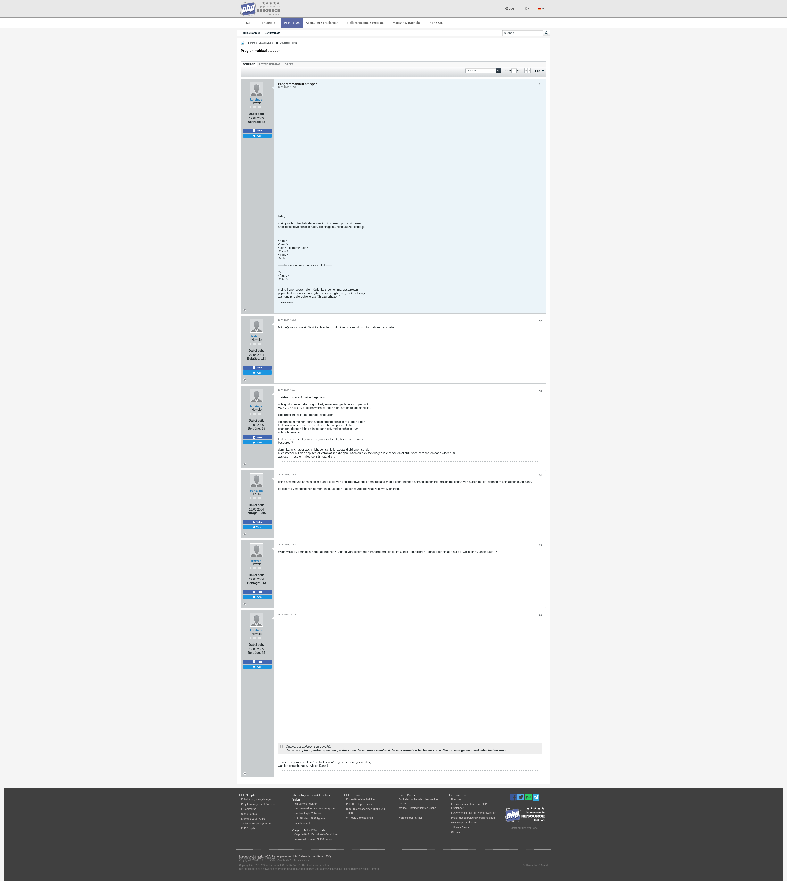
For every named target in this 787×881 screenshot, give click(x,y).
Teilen (259, 130)
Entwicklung (265, 43)
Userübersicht (302, 823)
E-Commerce (248, 808)
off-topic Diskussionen (359, 817)
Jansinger (256, 99)
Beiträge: (254, 121)
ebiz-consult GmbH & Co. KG (283, 865)
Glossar (455, 832)
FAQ (328, 856)
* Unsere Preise (460, 827)
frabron (256, 336)
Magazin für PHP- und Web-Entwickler (316, 834)
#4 (540, 475)
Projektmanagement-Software (258, 804)
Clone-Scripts (249, 813)
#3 (540, 391)
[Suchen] (546, 33)
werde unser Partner (410, 817)
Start (249, 23)
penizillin (256, 490)
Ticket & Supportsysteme (256, 823)
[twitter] (521, 799)
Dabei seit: (256, 113)
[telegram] (536, 798)
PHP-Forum (292, 23)
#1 (540, 84)
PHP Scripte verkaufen (464, 822)
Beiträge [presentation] (249, 64)
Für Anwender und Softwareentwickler (473, 812)
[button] (527, 8)
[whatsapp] (529, 799)
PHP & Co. (436, 23)
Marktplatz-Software (253, 818)
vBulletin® (257, 858)
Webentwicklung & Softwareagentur (314, 808)
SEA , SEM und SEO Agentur (310, 818)
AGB (267, 856)
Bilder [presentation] (289, 64)
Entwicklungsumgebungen (256, 799)
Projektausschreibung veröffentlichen (473, 817)
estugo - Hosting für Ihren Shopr (417, 807)
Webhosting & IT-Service (308, 813)
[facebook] (513, 799)
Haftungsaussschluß (284, 856)
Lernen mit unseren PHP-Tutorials (313, 839)
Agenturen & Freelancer (322, 23)
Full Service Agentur (305, 803)
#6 (540, 615)
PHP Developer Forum (286, 43)
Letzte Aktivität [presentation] (269, 64)
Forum (251, 43)
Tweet (259, 135)
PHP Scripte (267, 23)
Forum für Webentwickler (360, 799)
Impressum (245, 856)
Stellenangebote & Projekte (365, 23)
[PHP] (260, 8)
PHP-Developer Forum (359, 804)
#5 (540, 545)
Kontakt (258, 856)
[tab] (249, 64)
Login (512, 8)
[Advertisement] (401, 153)
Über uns (456, 799)
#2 (540, 321)
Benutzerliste (272, 33)
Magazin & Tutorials (407, 23)
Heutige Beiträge (250, 33)
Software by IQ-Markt (535, 865)
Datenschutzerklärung (311, 856)
